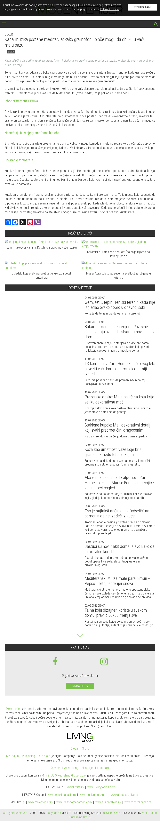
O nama (55, 768)
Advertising (71, 768)
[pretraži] (156, 24)
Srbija (85, 748)
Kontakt (104, 768)
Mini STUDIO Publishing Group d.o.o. (28, 756)
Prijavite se (80, 686)
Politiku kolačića (109, 9)
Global (74, 748)
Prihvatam (142, 7)
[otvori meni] (4, 24)
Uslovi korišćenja (111, 813)
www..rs (75, 787)
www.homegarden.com (74, 802)
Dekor (9, 34)
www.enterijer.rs (40, 802)
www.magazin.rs (61, 795)
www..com (101, 787)
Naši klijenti (89, 768)
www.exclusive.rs (124, 795)
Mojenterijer (13, 709)
